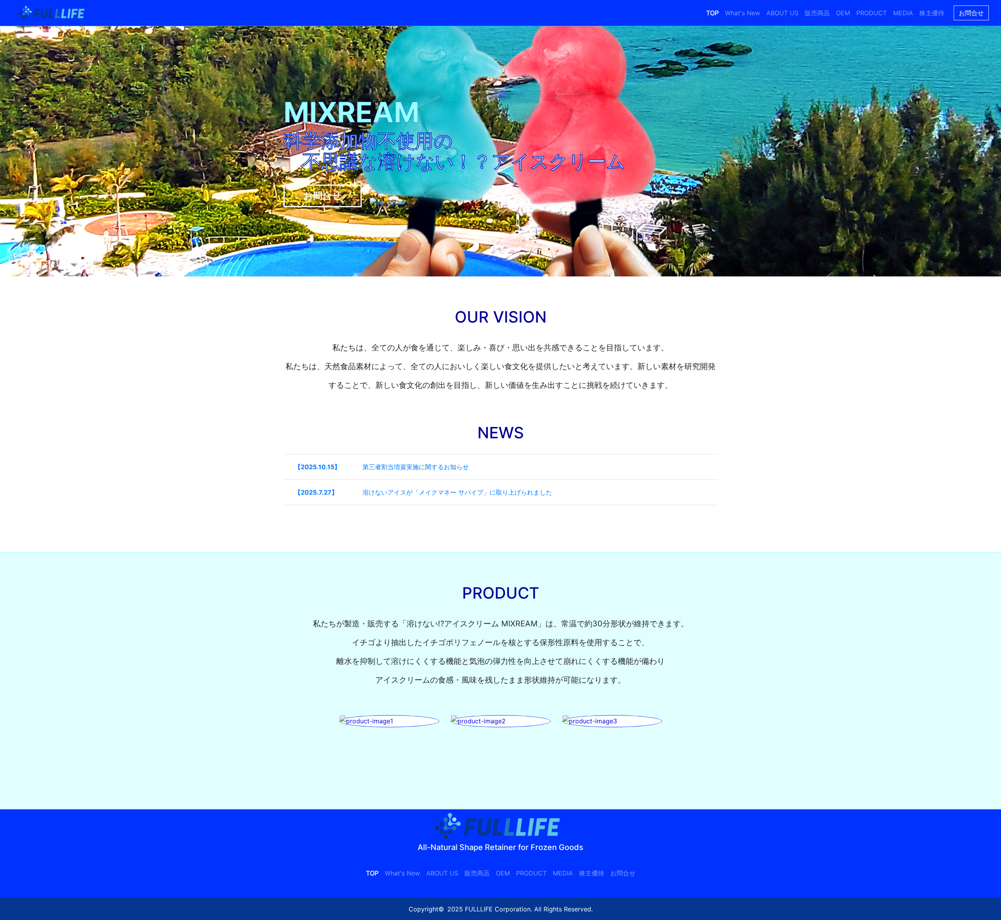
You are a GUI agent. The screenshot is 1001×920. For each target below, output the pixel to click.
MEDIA (903, 13)
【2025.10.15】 (317, 467)
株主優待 (931, 13)
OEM (843, 13)
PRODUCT (871, 13)
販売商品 (817, 13)
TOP (712, 13)
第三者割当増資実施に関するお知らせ (415, 467)
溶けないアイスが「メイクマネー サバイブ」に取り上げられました (457, 492)
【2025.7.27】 (316, 492)
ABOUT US (782, 13)
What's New (742, 13)
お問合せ (971, 13)
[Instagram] (387, 202)
